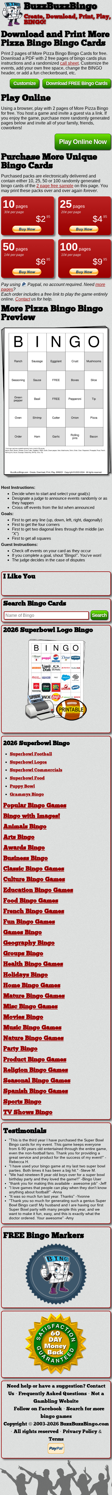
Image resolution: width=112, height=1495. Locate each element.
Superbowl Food (27, 778)
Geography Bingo (29, 943)
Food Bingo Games (30, 901)
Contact (22, 299)
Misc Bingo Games (30, 1007)
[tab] (56, 744)
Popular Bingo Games (34, 806)
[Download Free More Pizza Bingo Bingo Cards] (56, 401)
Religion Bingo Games (35, 1070)
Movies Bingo (23, 1017)
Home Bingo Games (31, 986)
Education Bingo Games (38, 890)
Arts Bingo (19, 837)
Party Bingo (20, 1049)
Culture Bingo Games (34, 880)
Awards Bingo (24, 848)
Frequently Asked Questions (52, 1394)
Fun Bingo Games (29, 922)
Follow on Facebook (38, 1409)
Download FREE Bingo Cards (76, 83)
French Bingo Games (33, 911)
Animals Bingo (24, 827)
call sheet (69, 63)
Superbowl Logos (28, 762)
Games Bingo (22, 933)
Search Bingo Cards (34, 604)
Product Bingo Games (34, 1060)
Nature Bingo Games (33, 1038)
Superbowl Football (31, 754)
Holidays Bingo (25, 975)
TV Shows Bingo (27, 1112)
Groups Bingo (23, 954)
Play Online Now (83, 141)
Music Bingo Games (32, 1028)
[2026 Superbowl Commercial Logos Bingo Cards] (56, 719)
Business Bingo (25, 858)
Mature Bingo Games (34, 996)
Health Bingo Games (33, 964)
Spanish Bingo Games (35, 1091)
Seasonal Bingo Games (36, 1081)
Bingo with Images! (31, 816)
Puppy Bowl (22, 786)
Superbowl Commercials (36, 770)
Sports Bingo (22, 1102)
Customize (24, 83)
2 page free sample (54, 185)
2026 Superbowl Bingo (36, 743)
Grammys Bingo (27, 794)
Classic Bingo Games (33, 869)
